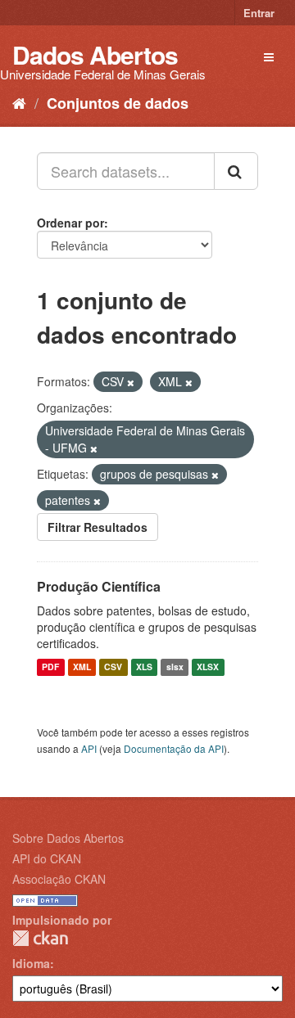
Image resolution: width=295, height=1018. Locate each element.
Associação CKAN (59, 879)
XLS (144, 667)
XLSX (208, 667)
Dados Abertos (95, 54)
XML (82, 667)
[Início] (19, 102)
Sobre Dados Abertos (68, 838)
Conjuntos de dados (117, 103)
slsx (175, 667)
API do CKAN (46, 858)
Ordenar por (70, 222)
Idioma (31, 963)
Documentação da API (174, 748)
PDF (50, 667)
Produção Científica (99, 586)
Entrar (259, 12)
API (89, 748)
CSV (113, 667)
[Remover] (130, 382)
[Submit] (236, 171)
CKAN (40, 938)
